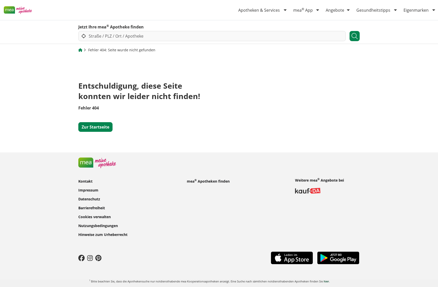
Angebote (335, 10)
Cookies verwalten (94, 216)
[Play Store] (338, 257)
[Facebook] (81, 257)
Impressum (88, 190)
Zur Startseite (95, 127)
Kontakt (85, 181)
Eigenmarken (416, 10)
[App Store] (292, 257)
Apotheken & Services (259, 10)
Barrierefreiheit (91, 207)
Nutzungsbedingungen (98, 225)
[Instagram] (90, 257)
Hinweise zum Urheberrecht (102, 234)
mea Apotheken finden (208, 180)
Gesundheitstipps (373, 10)
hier (326, 281)
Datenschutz (89, 199)
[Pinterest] (98, 257)
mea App (303, 10)
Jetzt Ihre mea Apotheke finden (111, 27)
